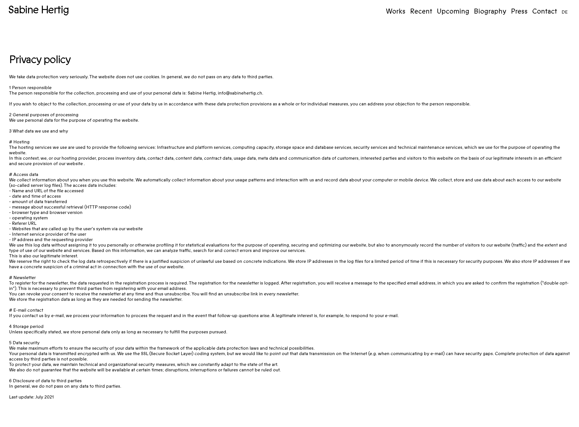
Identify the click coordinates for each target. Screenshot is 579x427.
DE (565, 12)
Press (519, 11)
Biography (490, 11)
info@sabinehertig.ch (240, 93)
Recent (421, 11)
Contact (544, 11)
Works (396, 11)
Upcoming (453, 11)
